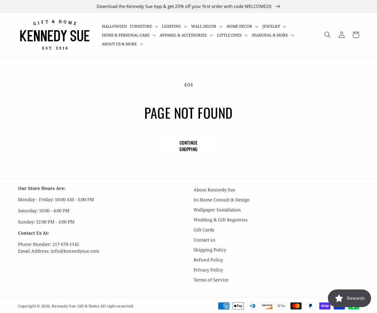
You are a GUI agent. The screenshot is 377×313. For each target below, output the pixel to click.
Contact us (204, 240)
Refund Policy (208, 260)
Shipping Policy (210, 250)
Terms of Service (211, 280)
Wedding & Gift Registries (221, 220)
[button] (144, 26)
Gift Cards (204, 230)
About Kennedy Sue (214, 190)
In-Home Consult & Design (222, 200)
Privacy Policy (208, 270)
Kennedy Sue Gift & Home (76, 306)
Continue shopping (188, 145)
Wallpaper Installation (217, 210)
